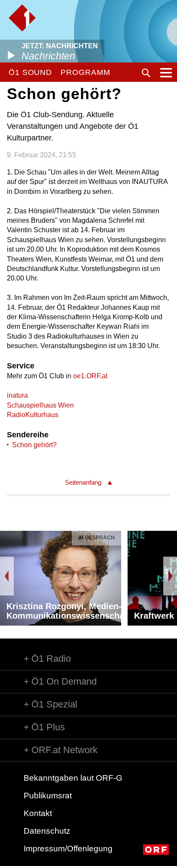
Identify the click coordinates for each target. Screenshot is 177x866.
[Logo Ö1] (22, 17)
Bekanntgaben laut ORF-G (73, 777)
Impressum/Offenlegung (68, 848)
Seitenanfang (83, 482)
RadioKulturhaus (32, 414)
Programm (85, 72)
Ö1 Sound (30, 72)
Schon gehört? (34, 445)
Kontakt (38, 813)
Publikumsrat (48, 795)
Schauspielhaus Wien (40, 405)
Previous (7, 576)
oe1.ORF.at (90, 376)
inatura (17, 395)
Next (170, 576)
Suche (146, 73)
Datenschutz (47, 830)
